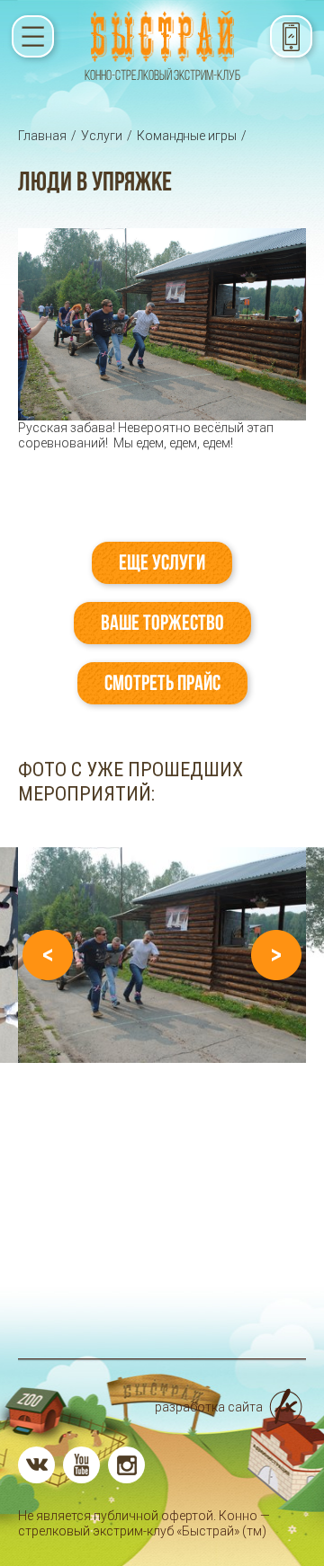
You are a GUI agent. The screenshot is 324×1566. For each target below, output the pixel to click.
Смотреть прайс (162, 683)
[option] (162, 955)
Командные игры (187, 135)
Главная (42, 135)
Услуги (101, 135)
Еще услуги (162, 562)
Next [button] (276, 955)
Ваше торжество (162, 622)
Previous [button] (47, 955)
